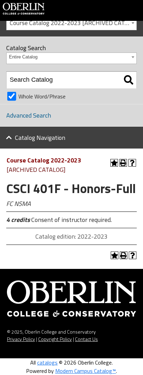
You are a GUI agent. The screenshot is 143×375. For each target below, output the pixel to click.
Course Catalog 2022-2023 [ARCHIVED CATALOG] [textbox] (73, 22)
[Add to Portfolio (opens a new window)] (114, 163)
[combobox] (71, 22)
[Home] (23, 8)
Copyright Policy (55, 339)
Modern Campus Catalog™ (85, 371)
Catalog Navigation (40, 137)
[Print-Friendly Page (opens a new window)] (123, 163)
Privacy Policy (21, 339)
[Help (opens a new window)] (132, 163)
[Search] (128, 80)
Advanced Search (28, 115)
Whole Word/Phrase (42, 96)
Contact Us (86, 339)
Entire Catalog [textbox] (23, 56)
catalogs (47, 362)
